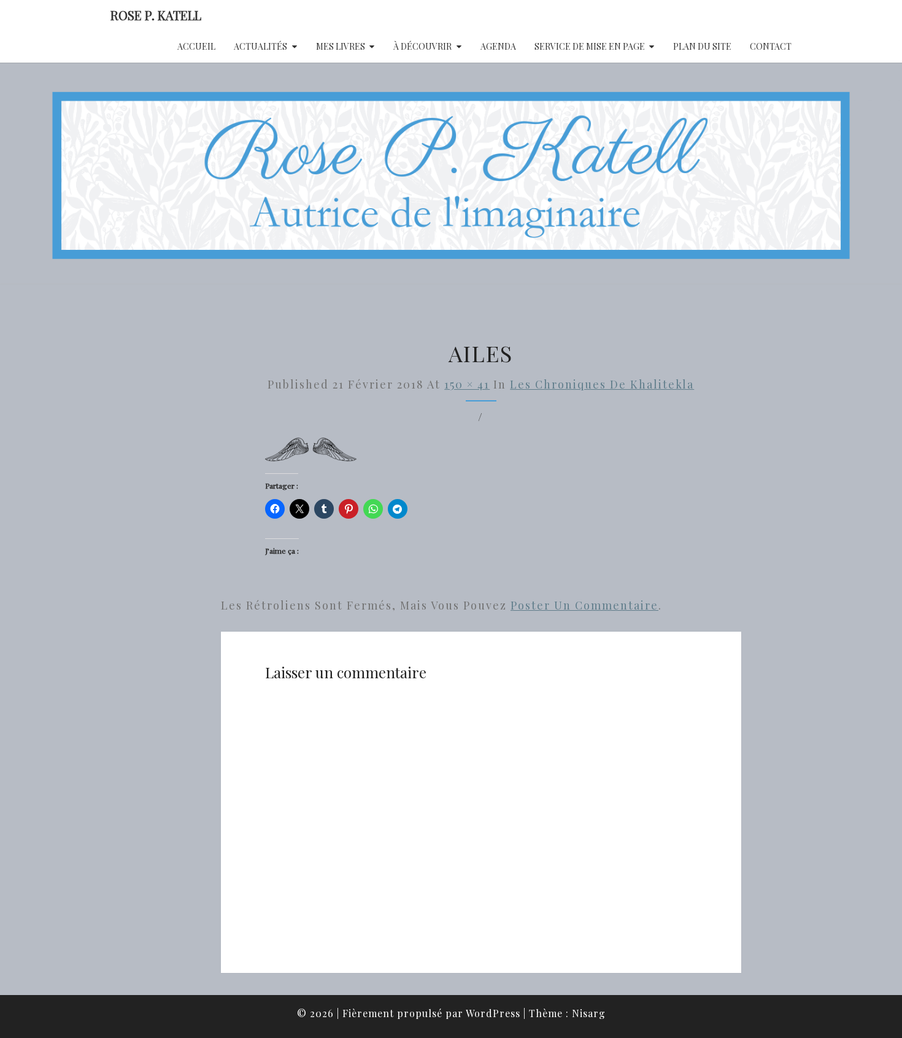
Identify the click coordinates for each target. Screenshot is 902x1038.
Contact (771, 46)
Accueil (196, 46)
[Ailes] (311, 453)
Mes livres (340, 46)
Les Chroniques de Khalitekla (602, 384)
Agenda (498, 46)
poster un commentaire (584, 605)
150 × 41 (467, 384)
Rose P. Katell (155, 15)
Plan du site (702, 46)
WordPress (493, 1013)
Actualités (260, 46)
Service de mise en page (589, 46)
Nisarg (589, 1013)
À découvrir (422, 46)
